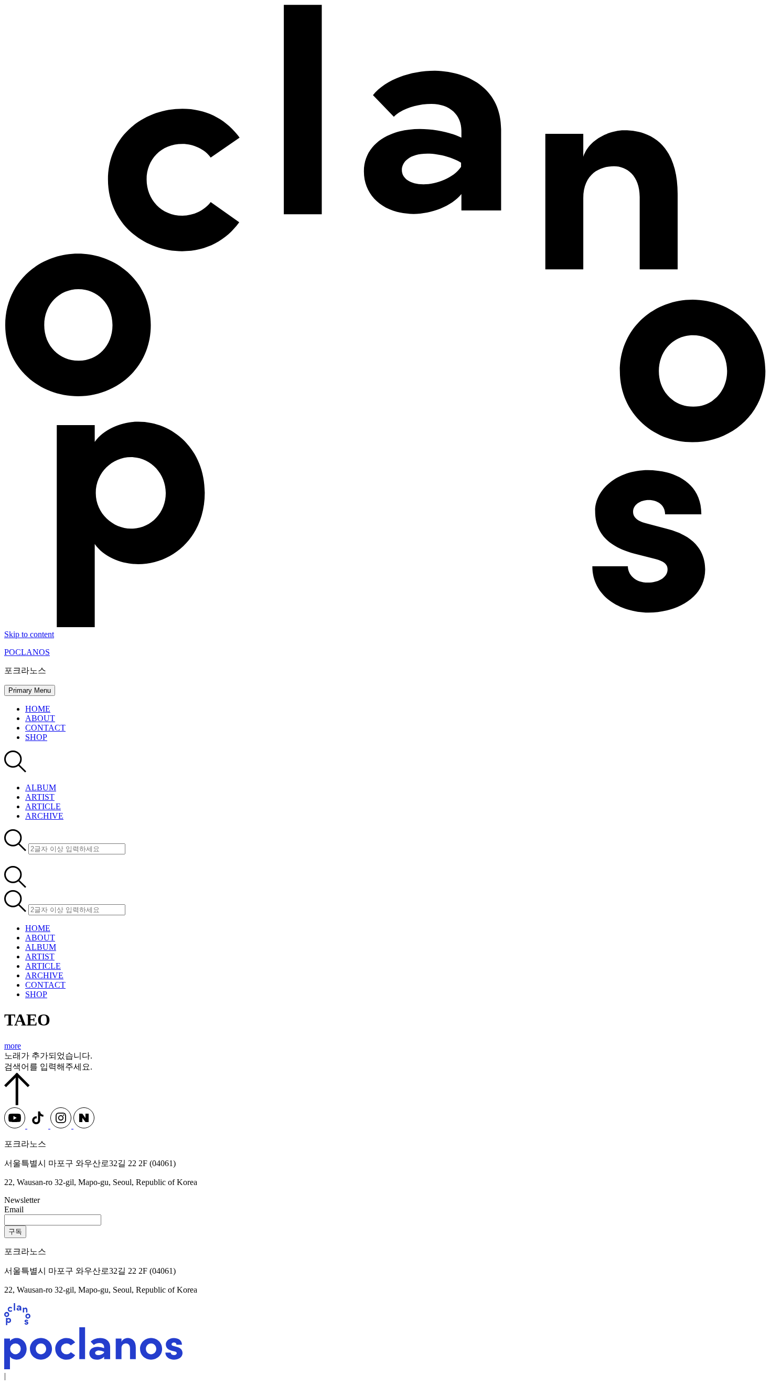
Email (14, 1209)
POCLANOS (27, 652)
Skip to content (29, 634)
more (12, 1045)
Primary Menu (29, 690)
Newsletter (22, 1200)
